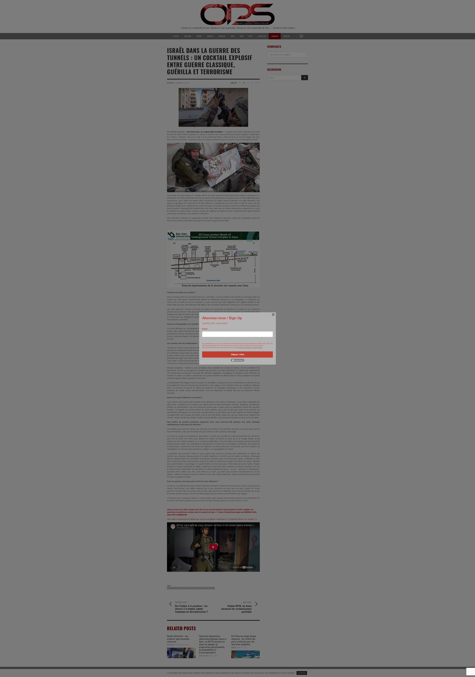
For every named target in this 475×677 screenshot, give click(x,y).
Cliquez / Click (237, 354)
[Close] (273, 314)
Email (204, 329)
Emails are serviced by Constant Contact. (250, 347)
